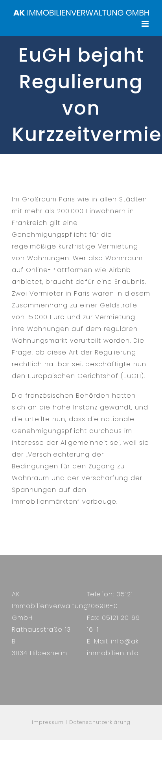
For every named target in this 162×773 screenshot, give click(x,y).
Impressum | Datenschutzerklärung (81, 722)
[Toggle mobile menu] (146, 24)
